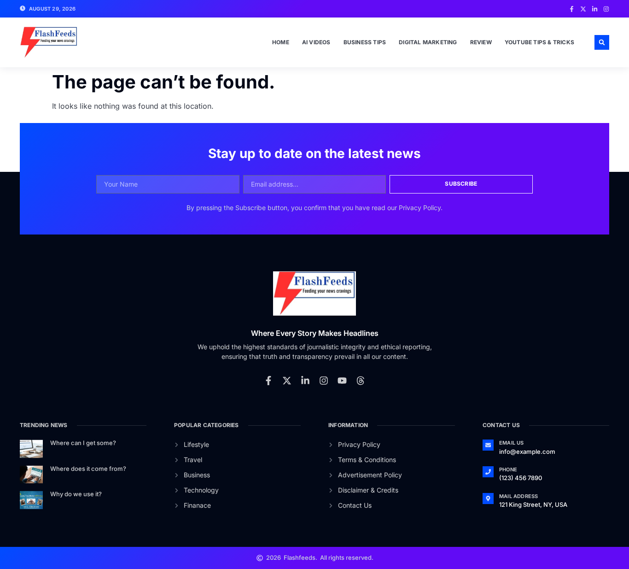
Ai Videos (316, 42)
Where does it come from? (88, 468)
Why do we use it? (76, 494)
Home (280, 42)
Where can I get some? (83, 442)
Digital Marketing (428, 42)
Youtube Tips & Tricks (539, 42)
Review (481, 42)
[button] (601, 42)
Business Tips (365, 42)
